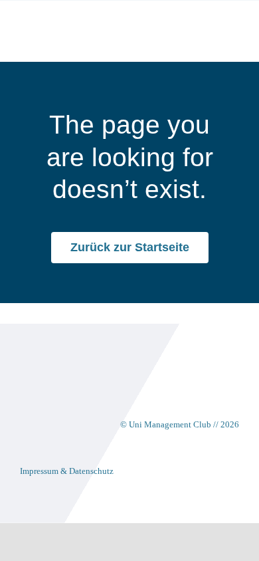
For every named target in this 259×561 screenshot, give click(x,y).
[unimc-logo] (72, 20)
